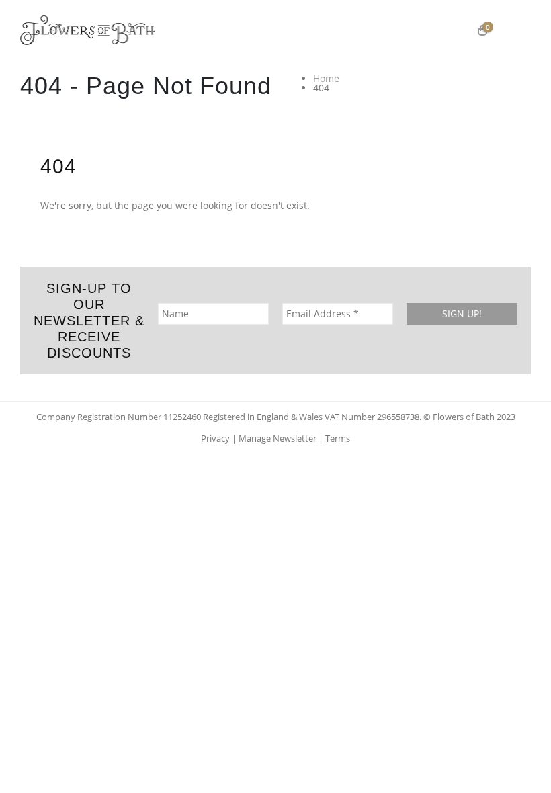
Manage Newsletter (277, 438)
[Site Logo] (87, 30)
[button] (517, 30)
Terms (337, 438)
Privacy (215, 438)
